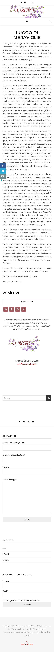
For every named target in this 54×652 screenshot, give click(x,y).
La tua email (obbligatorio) (14, 455)
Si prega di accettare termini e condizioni (22, 600)
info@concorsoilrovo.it (27, 364)
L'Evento (6, 554)
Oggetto (6, 467)
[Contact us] (3, 176)
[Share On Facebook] (3, 165)
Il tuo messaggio (10, 479)
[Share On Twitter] (3, 171)
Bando (5, 548)
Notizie (6, 560)
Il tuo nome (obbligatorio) (13, 442)
